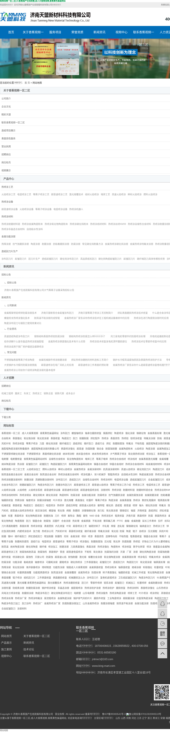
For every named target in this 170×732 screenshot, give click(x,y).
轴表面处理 (159, 562)
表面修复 (55, 438)
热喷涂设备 (7, 201)
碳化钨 (109, 505)
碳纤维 (43, 546)
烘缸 (108, 443)
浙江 (149, 718)
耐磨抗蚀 (48, 515)
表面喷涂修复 (76, 531)
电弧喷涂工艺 (24, 194)
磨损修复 (120, 588)
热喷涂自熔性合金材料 (139, 224)
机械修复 (6, 505)
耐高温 (4, 546)
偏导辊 (100, 505)
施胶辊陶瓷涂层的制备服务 (15, 448)
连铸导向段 (111, 536)
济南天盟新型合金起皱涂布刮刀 (56, 313)
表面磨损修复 (60, 577)
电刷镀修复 (16, 459)
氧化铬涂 (98, 551)
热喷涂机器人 (76, 209)
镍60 (10, 536)
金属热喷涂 (79, 469)
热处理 (75, 521)
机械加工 (130, 582)
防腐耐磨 (90, 448)
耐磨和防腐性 (22, 541)
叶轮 (68, 526)
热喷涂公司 (47, 531)
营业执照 (6, 146)
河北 (133, 718)
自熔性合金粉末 (57, 459)
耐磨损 (76, 510)
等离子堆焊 (102, 459)
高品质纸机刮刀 (88, 258)
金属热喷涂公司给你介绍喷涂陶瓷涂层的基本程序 (28, 370)
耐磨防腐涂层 (33, 588)
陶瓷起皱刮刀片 (59, 464)
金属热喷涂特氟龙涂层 (141, 244)
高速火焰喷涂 (119, 194)
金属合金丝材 (31, 474)
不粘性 (88, 551)
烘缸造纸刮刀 (35, 536)
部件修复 (6, 557)
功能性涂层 (59, 567)
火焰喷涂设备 (27, 209)
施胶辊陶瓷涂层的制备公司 (45, 448)
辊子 (135, 531)
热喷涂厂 (37, 603)
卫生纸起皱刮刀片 (127, 577)
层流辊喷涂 (50, 598)
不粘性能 (139, 443)
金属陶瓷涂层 (65, 598)
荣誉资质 (77, 32)
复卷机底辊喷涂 (108, 577)
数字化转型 (139, 546)
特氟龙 (129, 443)
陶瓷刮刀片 (158, 469)
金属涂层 (75, 536)
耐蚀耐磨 (73, 557)
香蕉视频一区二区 (10, 433)
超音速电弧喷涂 (74, 551)
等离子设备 (7, 541)
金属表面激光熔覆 (148, 459)
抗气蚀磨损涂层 (21, 244)
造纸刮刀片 (75, 479)
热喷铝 (125, 438)
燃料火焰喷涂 (150, 194)
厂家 (129, 551)
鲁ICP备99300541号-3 (114, 714)
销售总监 (48, 393)
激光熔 (82, 557)
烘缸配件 (95, 438)
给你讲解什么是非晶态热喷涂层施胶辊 (22, 341)
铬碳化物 (141, 433)
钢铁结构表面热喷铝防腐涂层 (48, 336)
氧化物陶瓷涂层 (34, 515)
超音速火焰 (60, 557)
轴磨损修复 (7, 500)
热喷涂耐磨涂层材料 (11, 479)
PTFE (120, 521)
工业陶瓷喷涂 (114, 598)
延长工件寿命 (149, 521)
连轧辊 (120, 526)
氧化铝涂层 (43, 438)
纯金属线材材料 (154, 464)
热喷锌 (60, 505)
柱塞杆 (89, 500)
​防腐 (122, 531)
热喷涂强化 (103, 546)
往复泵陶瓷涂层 (144, 598)
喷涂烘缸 (154, 593)
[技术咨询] (162, 603)
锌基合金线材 (117, 464)
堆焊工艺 (105, 194)
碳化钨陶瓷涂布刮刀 (61, 593)
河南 (128, 718)
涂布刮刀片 (7, 258)
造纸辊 (118, 505)
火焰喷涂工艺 (8, 194)
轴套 (133, 510)
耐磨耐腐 (84, 438)
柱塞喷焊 (141, 582)
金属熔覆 (164, 459)
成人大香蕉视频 (30, 433)
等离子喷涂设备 (43, 209)
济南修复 (142, 510)
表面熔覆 (6, 577)
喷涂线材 (132, 459)
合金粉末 (6, 438)
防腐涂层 (75, 244)
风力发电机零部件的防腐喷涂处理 (126, 336)
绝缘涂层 (136, 567)
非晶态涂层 (63, 588)
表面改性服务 (8, 138)
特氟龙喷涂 (155, 557)
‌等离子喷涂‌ (72, 541)
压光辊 (107, 541)
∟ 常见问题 (8, 352)
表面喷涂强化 (68, 448)
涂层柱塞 (6, 588)
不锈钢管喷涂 (34, 453)
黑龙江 (156, 718)
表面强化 (17, 438)
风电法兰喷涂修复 (10, 593)
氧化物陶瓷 (7, 521)
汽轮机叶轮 (61, 531)
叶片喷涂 (57, 500)
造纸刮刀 (39, 505)
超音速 (80, 448)
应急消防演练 (8, 531)
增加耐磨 (48, 536)
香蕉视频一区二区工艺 (13, 469)
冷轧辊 (105, 526)
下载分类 (6, 417)
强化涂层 (130, 433)
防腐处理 (96, 572)
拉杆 (160, 521)
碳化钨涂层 (52, 443)
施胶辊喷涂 (77, 588)
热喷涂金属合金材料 (68, 474)
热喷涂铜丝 (25, 495)
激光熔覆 (68, 500)
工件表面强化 (91, 562)
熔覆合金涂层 (95, 557)
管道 (62, 551)
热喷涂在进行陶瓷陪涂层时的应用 (150, 318)
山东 (118, 718)
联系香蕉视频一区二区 (143, 35)
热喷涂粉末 (111, 567)
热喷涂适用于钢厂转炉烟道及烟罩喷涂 (22, 346)
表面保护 (53, 551)
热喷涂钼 (116, 490)
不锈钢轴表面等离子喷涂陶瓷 (17, 359)
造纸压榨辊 (72, 505)
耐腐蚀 (47, 521)
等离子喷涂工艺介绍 (120, 484)
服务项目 (55, 32)
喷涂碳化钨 (18, 557)
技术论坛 (28, 649)
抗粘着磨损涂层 (61, 244)
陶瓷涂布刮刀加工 (10, 603)
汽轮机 (4, 510)
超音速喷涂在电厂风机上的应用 (56, 365)
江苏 (139, 718)
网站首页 (6, 636)
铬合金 (100, 448)
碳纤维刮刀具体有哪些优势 (151, 258)
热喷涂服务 (102, 593)
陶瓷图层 (19, 521)
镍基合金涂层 (151, 536)
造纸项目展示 (8, 130)
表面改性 (115, 438)
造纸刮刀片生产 (9, 251)
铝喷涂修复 (136, 438)
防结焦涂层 (18, 588)
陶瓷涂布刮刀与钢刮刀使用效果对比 (21, 323)
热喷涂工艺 (7, 187)
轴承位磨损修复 (93, 433)
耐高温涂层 (57, 572)
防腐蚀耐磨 (163, 551)
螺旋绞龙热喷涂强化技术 (15, 318)
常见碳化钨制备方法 (92, 244)
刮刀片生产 (34, 258)
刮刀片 (85, 582)
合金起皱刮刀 (8, 608)
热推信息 (165, 5)
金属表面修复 (96, 567)
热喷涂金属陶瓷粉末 (32, 224)
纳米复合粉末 (83, 453)
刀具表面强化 (78, 546)
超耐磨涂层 (129, 598)
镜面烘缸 (107, 433)
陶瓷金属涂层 (146, 474)
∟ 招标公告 (8, 282)
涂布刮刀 (65, 433)
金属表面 (85, 521)
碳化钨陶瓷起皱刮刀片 (110, 258)
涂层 (135, 551)
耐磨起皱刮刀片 (28, 484)
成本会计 (70, 393)
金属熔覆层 (70, 572)
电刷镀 (4, 459)
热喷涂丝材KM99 (117, 224)
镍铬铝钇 (124, 510)
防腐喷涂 (102, 495)
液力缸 (100, 510)
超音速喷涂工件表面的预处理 (92, 365)
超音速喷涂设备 (9, 209)
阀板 (68, 510)
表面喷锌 (141, 515)
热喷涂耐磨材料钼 (10, 224)
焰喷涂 (142, 531)
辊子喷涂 (17, 577)
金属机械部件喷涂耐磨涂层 (51, 359)
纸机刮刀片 (29, 577)
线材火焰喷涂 (92, 194)
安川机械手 (100, 474)
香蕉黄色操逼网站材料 (35, 459)
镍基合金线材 (101, 464)
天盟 (122, 551)
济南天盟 (130, 515)
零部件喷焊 (96, 582)
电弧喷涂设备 (60, 209)
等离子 (162, 536)
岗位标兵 (6, 162)
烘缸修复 (164, 510)
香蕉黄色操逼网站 (49, 433)
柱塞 (10, 515)
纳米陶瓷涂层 (8, 464)
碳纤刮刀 (88, 443)
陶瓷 (128, 531)
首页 (11, 32)
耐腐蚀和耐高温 (28, 551)
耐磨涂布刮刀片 (64, 484)
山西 (123, 718)
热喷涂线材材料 (98, 224)
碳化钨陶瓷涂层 (148, 551)
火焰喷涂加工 (34, 469)
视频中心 (122, 32)
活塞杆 (55, 521)
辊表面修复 (136, 536)
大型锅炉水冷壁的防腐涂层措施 (19, 365)
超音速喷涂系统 (70, 490)
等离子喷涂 (32, 443)
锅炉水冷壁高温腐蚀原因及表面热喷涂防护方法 (136, 359)
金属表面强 (125, 500)
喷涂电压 (142, 557)
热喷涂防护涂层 (93, 588)
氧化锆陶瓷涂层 (156, 572)
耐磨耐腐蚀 (118, 443)
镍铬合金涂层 (8, 572)
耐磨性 (58, 536)
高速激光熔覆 (8, 582)
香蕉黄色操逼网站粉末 (80, 464)
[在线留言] (162, 643)
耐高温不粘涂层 (125, 603)
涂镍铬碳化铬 (89, 510)
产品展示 (6, 642)
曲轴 (127, 521)
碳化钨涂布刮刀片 (69, 258)
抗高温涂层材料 (111, 469)
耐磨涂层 (46, 244)
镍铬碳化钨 (132, 526)
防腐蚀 (49, 557)
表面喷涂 (19, 515)
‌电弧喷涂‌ (46, 541)
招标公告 (6, 274)
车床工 (27, 393)
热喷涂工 (37, 393)
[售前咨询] (162, 613)
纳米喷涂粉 (68, 453)
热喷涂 (105, 438)
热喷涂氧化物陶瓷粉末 (56, 224)
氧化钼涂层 (146, 562)
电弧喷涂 (50, 505)
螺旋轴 (52, 510)
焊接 (113, 526)
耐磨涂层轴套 (44, 500)
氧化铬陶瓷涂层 (112, 557)
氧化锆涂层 (29, 438)
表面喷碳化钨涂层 (51, 453)
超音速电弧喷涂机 (89, 490)
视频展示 (6, 170)
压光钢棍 (152, 531)
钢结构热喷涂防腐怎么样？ (86, 336)
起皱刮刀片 (21, 258)
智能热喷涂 (113, 474)
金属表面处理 (155, 433)
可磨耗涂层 (52, 562)
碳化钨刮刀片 (144, 469)
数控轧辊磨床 (149, 500)
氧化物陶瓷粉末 (75, 459)
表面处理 (24, 526)
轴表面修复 (124, 567)
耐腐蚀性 (42, 551)
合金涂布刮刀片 (9, 484)
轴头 (141, 505)
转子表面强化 (110, 572)
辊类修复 (119, 515)
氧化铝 (114, 531)
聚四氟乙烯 (109, 521)
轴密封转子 (94, 526)
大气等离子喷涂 (118, 453)
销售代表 (59, 393)
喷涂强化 (84, 541)
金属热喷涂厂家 (52, 603)
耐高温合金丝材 (48, 474)
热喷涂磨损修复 (71, 582)
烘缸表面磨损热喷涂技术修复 (131, 313)
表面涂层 (91, 546)
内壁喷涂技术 (24, 531)
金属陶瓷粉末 (126, 448)
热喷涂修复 (18, 443)
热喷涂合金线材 (118, 459)
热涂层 (20, 464)
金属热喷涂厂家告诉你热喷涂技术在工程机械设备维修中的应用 (95, 318)
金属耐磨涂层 (152, 495)
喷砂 (84, 536)
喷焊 (135, 505)
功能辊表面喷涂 (41, 572)
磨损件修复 (99, 598)
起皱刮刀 (44, 464)
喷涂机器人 (86, 474)
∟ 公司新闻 (8, 305)
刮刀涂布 (26, 603)
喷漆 (90, 536)
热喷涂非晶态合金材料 (13, 229)
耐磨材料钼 (129, 490)
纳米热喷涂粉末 (100, 453)
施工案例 (6, 649)
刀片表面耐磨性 (9, 526)
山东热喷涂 (162, 588)
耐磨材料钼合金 (144, 490)
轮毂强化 (147, 567)
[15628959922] (162, 623)
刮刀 (75, 438)
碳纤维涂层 (90, 531)
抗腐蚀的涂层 (111, 551)
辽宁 (144, 718)
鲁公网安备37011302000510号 (145, 714)
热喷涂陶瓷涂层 (118, 593)
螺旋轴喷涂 (77, 433)
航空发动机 (41, 510)
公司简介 (6, 98)
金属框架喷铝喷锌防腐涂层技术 (19, 313)
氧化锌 (116, 541)
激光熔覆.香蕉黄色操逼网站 (31, 582)
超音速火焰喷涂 (100, 484)
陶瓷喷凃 (119, 433)
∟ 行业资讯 (8, 328)
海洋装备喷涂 (33, 567)
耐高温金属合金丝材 (11, 474)
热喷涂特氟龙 (35, 598)
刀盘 (42, 443)
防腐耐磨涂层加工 (71, 603)
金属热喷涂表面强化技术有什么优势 (65, 341)
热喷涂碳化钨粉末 (79, 224)
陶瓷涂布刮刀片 (46, 484)
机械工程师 (7, 393)
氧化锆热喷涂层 (136, 453)
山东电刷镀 (88, 593)
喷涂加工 (151, 453)
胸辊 (79, 515)
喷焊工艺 (132, 593)
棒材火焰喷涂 (135, 194)
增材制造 (46, 567)
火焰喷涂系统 (35, 490)
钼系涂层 (108, 582)
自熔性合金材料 (91, 479)
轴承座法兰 (145, 526)
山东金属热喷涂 (91, 603)
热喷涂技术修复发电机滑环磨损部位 (107, 341)
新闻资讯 (99, 32)
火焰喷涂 (139, 448)
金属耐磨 (135, 521)
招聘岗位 (6, 154)
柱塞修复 (158, 567)
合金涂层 (66, 521)
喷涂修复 (126, 546)
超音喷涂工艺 (80, 526)
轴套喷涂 (30, 500)
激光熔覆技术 (76, 194)
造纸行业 (99, 443)
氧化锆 (61, 510)
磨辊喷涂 (64, 562)
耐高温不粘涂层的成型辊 (46, 318)
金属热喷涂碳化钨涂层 (116, 244)
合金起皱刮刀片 (156, 479)
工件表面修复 (44, 577)
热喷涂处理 (7, 598)
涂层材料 (105, 490)
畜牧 (85, 515)
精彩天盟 (6, 114)
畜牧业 (71, 515)
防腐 (150, 515)
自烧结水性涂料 (35, 229)
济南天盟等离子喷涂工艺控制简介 (94, 313)
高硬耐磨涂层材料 (44, 479)
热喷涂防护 (108, 588)
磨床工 (18, 393)
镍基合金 (37, 521)
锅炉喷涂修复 (49, 588)
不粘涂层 (97, 521)
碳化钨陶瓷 (32, 546)
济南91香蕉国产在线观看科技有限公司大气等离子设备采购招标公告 (37, 290)
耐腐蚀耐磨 (111, 448)
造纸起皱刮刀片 (50, 258)
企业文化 (6, 106)
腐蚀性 (29, 557)
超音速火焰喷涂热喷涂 (22, 510)
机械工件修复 (139, 572)
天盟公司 (39, 557)
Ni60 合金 (94, 515)
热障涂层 (6, 244)
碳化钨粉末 (39, 495)
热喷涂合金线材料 (134, 464)
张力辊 (36, 531)
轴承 (3, 515)
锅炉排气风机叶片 (82, 598)
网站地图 (4, 730)
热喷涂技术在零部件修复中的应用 (147, 341)
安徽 (162, 718)
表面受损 (48, 526)
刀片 (57, 515)
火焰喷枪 (22, 490)
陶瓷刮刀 (66, 438)
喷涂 (149, 546)
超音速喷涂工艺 (59, 194)
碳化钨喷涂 (76, 562)
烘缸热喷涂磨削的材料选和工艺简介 (88, 359)
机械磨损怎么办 (77, 577)
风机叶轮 (6, 443)
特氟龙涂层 (149, 438)
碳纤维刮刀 (65, 443)
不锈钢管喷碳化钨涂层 (13, 453)
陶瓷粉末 (115, 546)
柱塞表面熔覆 (24, 572)
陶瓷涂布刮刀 (42, 593)
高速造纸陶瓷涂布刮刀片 (15, 336)
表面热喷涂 (160, 515)
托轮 (66, 536)
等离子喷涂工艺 (41, 194)
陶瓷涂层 (35, 244)
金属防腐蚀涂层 (135, 495)
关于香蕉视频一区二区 (33, 35)
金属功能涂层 (8, 236)
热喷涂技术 (107, 515)
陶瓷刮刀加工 (162, 598)
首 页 (27, 82)
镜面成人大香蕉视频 (76, 567)
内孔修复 (60, 526)
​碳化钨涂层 (52, 495)
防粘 (159, 438)
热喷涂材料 (7, 216)
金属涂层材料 (94, 469)
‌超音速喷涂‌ (59, 541)
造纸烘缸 (77, 443)
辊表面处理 (163, 500)
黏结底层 (28, 562)
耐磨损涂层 (28, 593)
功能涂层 (17, 562)
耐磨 (3, 536)
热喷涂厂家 (21, 598)
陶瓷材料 (64, 495)
